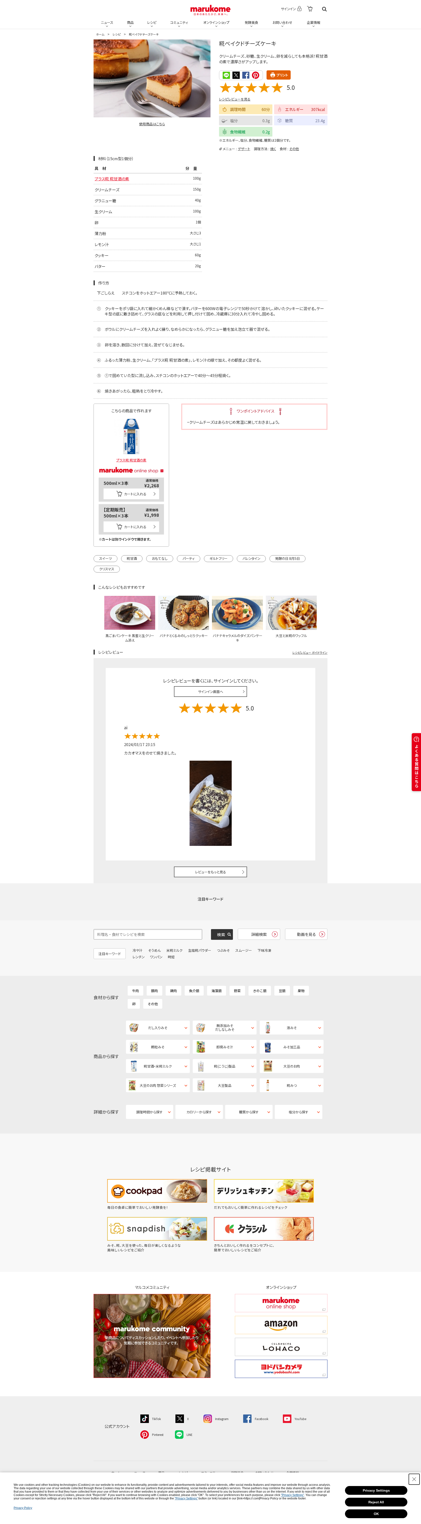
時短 (171, 956)
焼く (273, 148)
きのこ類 (260, 990)
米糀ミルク (174, 950)
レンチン (138, 956)
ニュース (107, 22)
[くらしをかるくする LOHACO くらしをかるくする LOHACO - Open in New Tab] (281, 1347)
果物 (301, 990)
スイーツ (105, 558)
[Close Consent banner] (414, 1479)
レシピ (151, 22)
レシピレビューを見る (234, 99)
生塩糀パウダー (199, 950)
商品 (130, 22)
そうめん (154, 950)
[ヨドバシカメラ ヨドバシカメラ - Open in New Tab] (281, 1369)
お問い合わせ (282, 22)
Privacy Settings (376, 1490)
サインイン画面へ (210, 691)
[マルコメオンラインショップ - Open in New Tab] (131, 464)
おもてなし (160, 558)
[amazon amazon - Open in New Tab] (281, 1325)
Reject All (376, 1502)
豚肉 (154, 990)
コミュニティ (179, 22)
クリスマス (106, 568)
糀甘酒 (132, 558)
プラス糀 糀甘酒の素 (112, 179)
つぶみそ (223, 950)
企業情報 (313, 22)
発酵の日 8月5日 (287, 558)
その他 (294, 148)
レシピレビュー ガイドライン (309, 652)
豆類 (282, 990)
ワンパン (156, 956)
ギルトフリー (219, 558)
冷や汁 (138, 950)
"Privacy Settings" (292, 1495)
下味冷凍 (264, 950)
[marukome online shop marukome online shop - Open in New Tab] (281, 1303)
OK (376, 1514)
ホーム (100, 34)
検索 (324, 9)
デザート (244, 148)
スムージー (243, 950)
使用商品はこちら (152, 123)
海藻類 (216, 990)
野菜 (237, 990)
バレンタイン (251, 558)
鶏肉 (173, 990)
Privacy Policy (23, 1508)
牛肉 (135, 990)
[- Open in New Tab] (309, 9)
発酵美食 (251, 22)
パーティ (188, 558)
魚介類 (194, 990)
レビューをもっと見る (210, 871)
